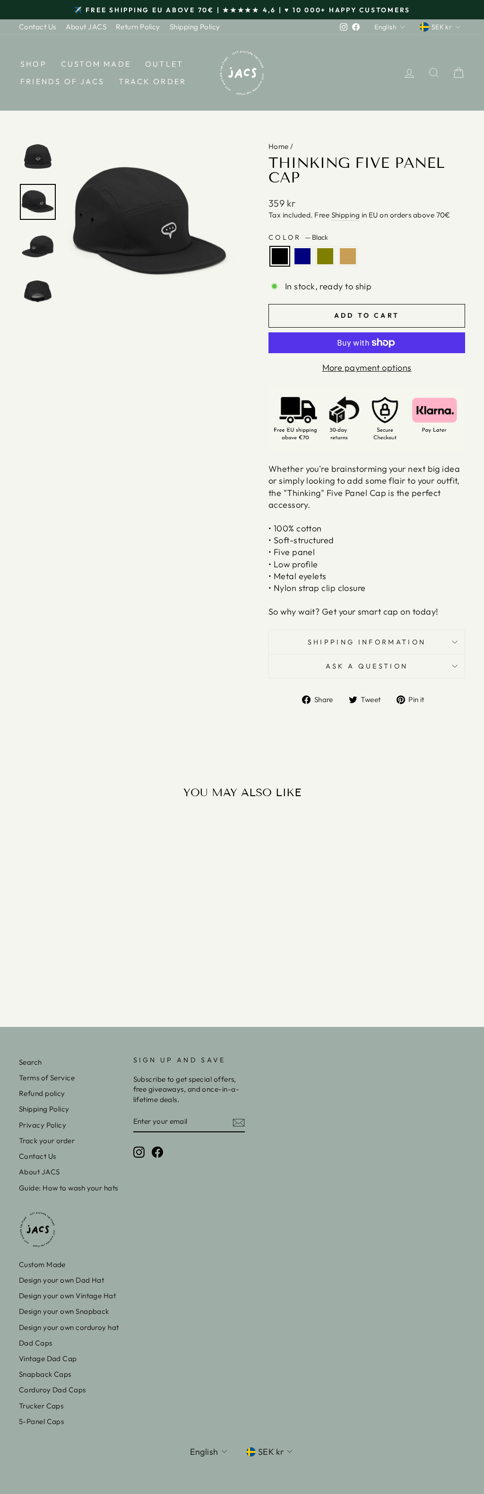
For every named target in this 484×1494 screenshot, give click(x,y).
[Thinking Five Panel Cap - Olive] (77, 970)
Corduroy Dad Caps (52, 1389)
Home (278, 146)
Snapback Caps (45, 1374)
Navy (302, 256)
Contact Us (37, 26)
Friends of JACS (62, 81)
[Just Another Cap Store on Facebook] (157, 1152)
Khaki (347, 256)
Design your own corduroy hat (69, 1327)
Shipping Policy (195, 26)
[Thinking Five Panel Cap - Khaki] (90, 970)
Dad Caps (35, 1342)
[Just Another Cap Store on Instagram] (139, 1152)
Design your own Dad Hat (61, 1280)
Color (298, 237)
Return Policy (138, 26)
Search (30, 1062)
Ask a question (367, 666)
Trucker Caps (41, 1405)
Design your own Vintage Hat (67, 1295)
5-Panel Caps (41, 1421)
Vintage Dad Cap (48, 1358)
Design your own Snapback (64, 1311)
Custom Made (96, 64)
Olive (325, 256)
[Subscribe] (239, 1121)
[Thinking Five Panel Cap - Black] (51, 970)
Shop (33, 64)
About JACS (86, 26)
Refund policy (42, 1093)
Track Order (152, 81)
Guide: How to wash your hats (68, 1187)
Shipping (345, 214)
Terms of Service (47, 1077)
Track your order (47, 1140)
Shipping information (367, 642)
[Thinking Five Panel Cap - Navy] (64, 970)
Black (279, 256)
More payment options (367, 367)
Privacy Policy (42, 1124)
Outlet (164, 64)
